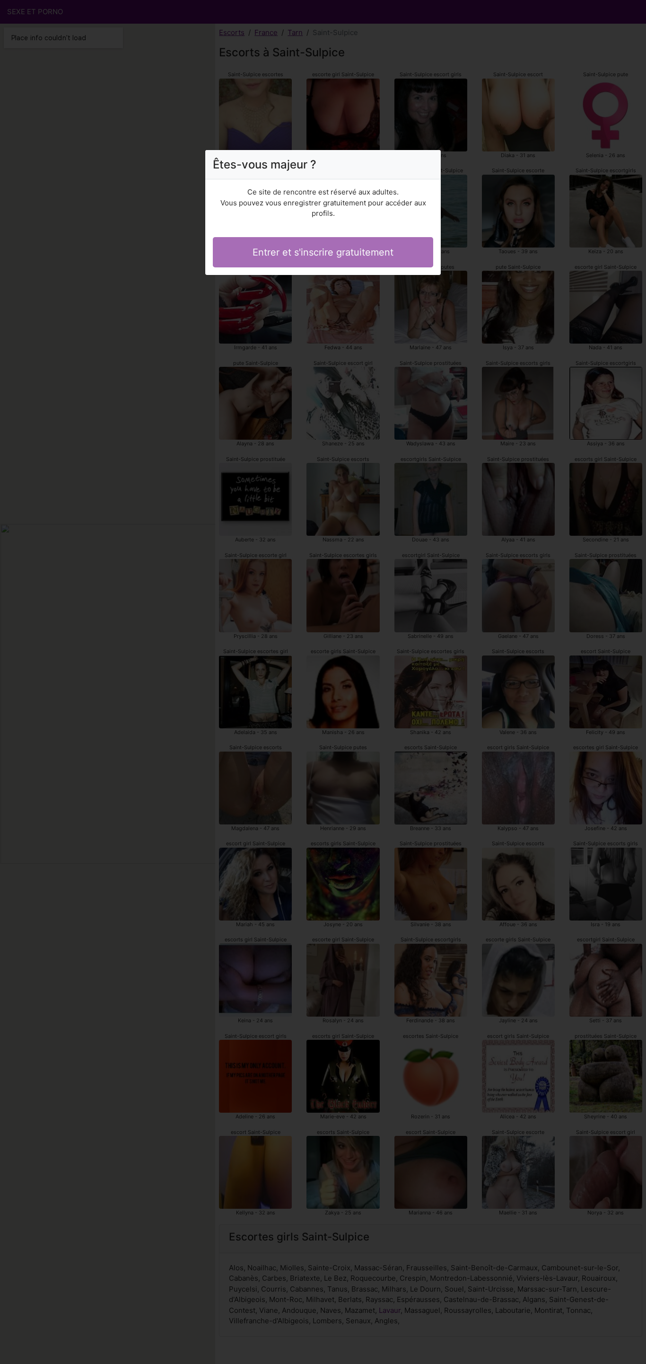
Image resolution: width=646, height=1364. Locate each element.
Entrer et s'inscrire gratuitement (323, 252)
